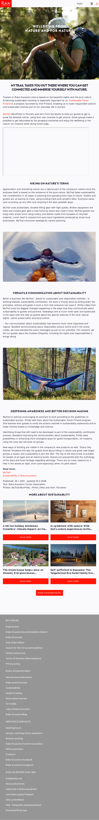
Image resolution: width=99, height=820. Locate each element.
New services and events (19, 677)
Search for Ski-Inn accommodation (24, 647)
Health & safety (14, 693)
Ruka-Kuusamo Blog (49, 593)
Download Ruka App (16, 810)
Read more (25, 537)
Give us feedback (15, 799)
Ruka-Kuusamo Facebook (19, 759)
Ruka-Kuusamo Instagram (19, 765)
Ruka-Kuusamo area (18, 671)
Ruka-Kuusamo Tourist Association (24, 743)
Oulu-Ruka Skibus (15, 642)
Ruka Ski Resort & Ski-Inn (20, 772)
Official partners (14, 749)
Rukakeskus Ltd (14, 778)
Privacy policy (13, 663)
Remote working (14, 738)
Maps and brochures (16, 682)
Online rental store (15, 653)
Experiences (12, 626)
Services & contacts (18, 721)
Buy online (12, 620)
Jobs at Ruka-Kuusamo (18, 709)
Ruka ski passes (14, 637)
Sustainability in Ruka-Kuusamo (19, 475)
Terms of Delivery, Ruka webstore (23, 658)
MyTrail (7, 113)
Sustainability (13, 687)
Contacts (10, 754)
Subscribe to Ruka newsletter (21, 789)
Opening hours (13, 727)
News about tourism (16, 698)
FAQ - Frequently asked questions (23, 805)
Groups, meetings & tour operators (24, 733)
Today (80, 3)
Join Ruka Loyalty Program (20, 794)
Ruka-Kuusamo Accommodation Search (26, 632)
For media (11, 703)
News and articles (15, 783)
